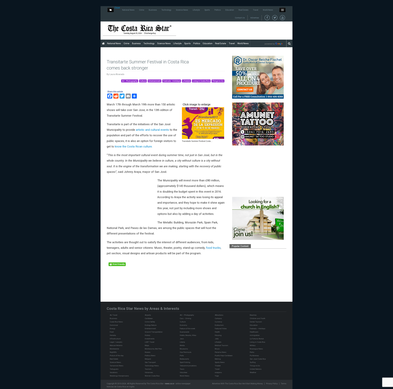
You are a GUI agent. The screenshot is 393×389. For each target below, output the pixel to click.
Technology (166, 10)
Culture (143, 81)
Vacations (113, 372)
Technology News (152, 366)
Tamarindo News (116, 366)
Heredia (113, 335)
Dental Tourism (256, 322)
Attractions (219, 315)
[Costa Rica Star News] (139, 28)
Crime (141, 10)
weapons (218, 372)
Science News (182, 10)
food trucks (213, 248)
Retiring (218, 359)
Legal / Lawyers (116, 342)
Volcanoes (149, 372)
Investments (149, 339)
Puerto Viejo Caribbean (224, 355)
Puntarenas (254, 355)
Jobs (217, 339)
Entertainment (154, 81)
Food (112, 332)
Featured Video (221, 328)
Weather (253, 372)
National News (128, 10)
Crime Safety (150, 322)
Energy (112, 328)
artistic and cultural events (152, 130)
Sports (207, 10)
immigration (255, 335)
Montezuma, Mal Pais (153, 349)
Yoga (217, 376)
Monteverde (114, 349)
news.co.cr (169, 384)
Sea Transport (150, 362)
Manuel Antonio (116, 345)
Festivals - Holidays (171, 81)
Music (217, 349)
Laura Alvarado (117, 74)
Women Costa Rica (152, 376)
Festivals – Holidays (257, 328)
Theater (218, 366)
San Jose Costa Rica (258, 359)
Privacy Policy (272, 384)
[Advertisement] (234, 30)
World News (268, 10)
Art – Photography (187, 315)
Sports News (220, 362)
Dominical (114, 325)
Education (229, 10)
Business (153, 10)
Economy (183, 325)
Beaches (253, 315)
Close (117, 7)
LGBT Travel (149, 342)
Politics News (150, 355)
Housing (218, 335)
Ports (182, 355)
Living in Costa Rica (201, 81)
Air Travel (113, 315)
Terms (283, 384)
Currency (218, 322)
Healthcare (254, 332)
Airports (148, 315)
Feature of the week (187, 328)
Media (182, 345)
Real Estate (243, 10)
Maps (147, 345)
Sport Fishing (185, 362)
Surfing (253, 362)
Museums (184, 349)
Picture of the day (116, 355)
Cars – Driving (185, 318)
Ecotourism (219, 325)
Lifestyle (196, 10)
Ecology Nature (150, 325)
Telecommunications (188, 366)
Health (217, 332)
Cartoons (218, 318)
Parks (252, 352)
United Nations (255, 369)
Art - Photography (129, 81)
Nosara (147, 352)
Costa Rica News (116, 322)
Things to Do (218, 81)
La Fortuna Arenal (257, 339)
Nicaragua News (256, 349)
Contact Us (240, 18)
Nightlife (113, 352)
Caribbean (149, 318)
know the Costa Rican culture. (133, 146)
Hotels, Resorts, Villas (188, 335)
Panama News (220, 352)
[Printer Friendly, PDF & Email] (117, 264)
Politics (217, 10)
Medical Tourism (221, 345)
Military (252, 345)
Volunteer (183, 372)
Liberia (182, 342)
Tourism (148, 369)
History (147, 335)
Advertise (254, 18)
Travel (255, 10)
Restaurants (184, 359)
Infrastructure (115, 339)
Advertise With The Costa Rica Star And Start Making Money (237, 384)
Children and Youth (257, 318)
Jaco (182, 339)
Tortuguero (114, 369)
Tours (182, 369)
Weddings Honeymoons (119, 376)
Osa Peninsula (185, 352)
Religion (148, 359)
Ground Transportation (154, 332)
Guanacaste (184, 332)
